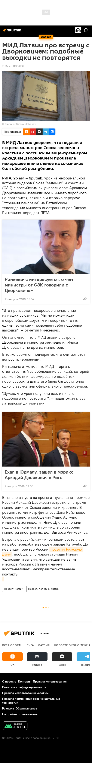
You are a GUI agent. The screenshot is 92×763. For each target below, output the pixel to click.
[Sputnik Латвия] (13, 32)
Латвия (44, 645)
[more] (85, 299)
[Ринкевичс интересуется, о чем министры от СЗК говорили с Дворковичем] (46, 247)
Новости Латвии (13, 588)
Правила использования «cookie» (25, 693)
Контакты (24, 681)
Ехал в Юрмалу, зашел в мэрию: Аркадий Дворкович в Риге (39, 474)
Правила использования (50, 681)
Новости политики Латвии (43, 588)
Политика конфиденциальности (24, 687)
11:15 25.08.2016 (13, 66)
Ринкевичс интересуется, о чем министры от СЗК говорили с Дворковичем (39, 284)
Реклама (8, 708)
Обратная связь (26, 708)
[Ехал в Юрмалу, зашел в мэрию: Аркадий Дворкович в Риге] (46, 439)
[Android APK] (15, 726)
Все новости (12, 645)
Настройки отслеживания (19, 714)
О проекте (9, 681)
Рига (30, 645)
